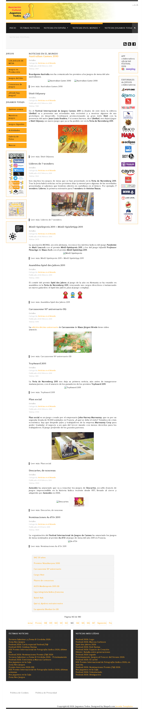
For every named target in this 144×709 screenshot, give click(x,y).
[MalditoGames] (128, 89)
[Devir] (128, 192)
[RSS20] (16, 182)
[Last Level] (128, 198)
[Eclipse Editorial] (128, 142)
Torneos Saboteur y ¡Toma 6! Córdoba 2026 (29, 639)
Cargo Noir (39, 575)
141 (61, 623)
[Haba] (128, 135)
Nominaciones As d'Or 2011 (44, 517)
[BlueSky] (16, 170)
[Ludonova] (128, 211)
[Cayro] (128, 172)
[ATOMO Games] (128, 95)
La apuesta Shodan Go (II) (46, 609)
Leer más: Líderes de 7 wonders (46, 220)
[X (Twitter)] (16, 174)
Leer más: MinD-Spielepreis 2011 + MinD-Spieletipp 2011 (57, 258)
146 (88, 623)
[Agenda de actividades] (16, 209)
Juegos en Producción (14, 70)
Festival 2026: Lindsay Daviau (23, 647)
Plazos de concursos (44, 580)
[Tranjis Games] (128, 164)
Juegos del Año (16, 78)
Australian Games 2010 (43, 56)
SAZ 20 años (40, 557)
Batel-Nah (38, 598)
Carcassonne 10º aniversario (47, 569)
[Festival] (16, 232)
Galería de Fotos (14, 138)
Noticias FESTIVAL (19, 37)
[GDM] (128, 122)
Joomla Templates (124, 706)
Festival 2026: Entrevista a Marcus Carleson (30, 660)
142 (66, 623)
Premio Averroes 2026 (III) (21, 667)
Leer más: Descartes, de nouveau (47, 510)
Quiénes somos (16, 109)
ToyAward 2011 (37, 363)
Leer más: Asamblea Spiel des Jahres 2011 (50, 302)
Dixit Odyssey (37, 93)
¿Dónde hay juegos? (14, 94)
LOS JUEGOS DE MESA (16, 62)
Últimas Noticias (30, 28)
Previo (38, 623)
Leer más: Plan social (41, 463)
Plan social (35, 399)
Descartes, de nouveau (42, 470)
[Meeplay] (128, 69)
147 (93, 623)
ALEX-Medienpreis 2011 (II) (46, 586)
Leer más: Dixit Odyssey (42, 157)
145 (83, 623)
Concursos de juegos (15, 85)
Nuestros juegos (13, 116)
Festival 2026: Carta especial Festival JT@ (28, 644)
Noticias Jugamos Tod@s (119, 28)
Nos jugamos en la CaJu (20, 662)
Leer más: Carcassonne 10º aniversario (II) (51, 356)
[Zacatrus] (128, 186)
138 (45, 623)
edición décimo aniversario (45, 327)
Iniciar (30, 623)
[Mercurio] (128, 218)
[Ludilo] (128, 101)
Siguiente (101, 623)
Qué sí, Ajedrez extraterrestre (48, 604)
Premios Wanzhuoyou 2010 (47, 563)
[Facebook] (16, 161)
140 (56, 623)
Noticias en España (55, 28)
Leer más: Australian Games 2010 (47, 86)
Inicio (12, 28)
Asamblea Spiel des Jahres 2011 (47, 265)
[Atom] (16, 187)
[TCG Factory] (128, 107)
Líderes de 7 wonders (41, 163)
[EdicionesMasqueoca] (128, 115)
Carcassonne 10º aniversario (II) (47, 309)
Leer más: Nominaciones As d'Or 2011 (48, 546)
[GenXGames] (128, 156)
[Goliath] (128, 180)
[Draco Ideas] (128, 129)
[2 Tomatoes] (128, 204)
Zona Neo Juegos (17, 642)
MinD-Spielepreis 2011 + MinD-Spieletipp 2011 (56, 226)
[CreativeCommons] (16, 156)
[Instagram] (16, 165)
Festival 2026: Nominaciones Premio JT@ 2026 (31, 655)
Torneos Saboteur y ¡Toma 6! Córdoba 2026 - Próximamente (38, 657)
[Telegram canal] (16, 178)
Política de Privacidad (46, 693)
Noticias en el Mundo (85, 28)
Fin (110, 623)
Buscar (12, 145)
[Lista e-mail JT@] (16, 192)
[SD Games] (128, 149)
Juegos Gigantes (16, 124)
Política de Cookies (19, 693)
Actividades (14, 130)
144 (77, 623)
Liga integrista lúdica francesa (49, 592)
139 (50, 623)
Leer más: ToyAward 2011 (43, 392)
